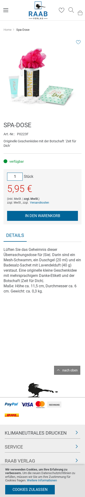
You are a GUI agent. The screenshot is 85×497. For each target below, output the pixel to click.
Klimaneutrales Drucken (36, 433)
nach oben (70, 370)
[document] (42, 481)
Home (8, 29)
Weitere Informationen (42, 480)
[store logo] (38, 10)
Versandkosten (39, 202)
